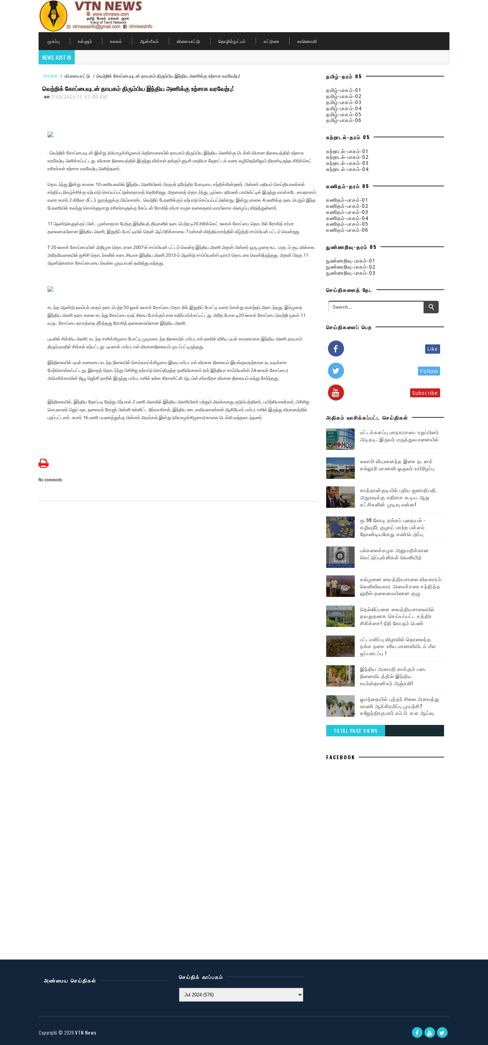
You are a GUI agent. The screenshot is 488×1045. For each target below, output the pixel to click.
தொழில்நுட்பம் (232, 41)
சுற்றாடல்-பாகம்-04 (347, 169)
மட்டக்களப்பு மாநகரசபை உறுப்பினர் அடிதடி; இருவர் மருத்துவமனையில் (399, 435)
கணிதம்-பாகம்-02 (347, 205)
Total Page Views (356, 730)
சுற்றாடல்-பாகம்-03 (347, 163)
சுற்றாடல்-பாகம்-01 (347, 151)
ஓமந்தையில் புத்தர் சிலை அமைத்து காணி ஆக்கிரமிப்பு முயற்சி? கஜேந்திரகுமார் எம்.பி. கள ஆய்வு (399, 705)
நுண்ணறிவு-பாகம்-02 (350, 266)
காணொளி (307, 41)
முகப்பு (54, 41)
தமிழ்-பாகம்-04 (344, 108)
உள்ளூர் (85, 41)
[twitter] (442, 1032)
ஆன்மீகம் (149, 41)
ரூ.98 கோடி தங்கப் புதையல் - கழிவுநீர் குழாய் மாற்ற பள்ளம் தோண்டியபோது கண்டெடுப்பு (393, 527)
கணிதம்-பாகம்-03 (347, 211)
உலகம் (116, 41)
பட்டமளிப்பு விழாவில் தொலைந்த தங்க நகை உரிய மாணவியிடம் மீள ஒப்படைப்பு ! (398, 646)
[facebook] (417, 1032)
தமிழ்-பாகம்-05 (344, 114)
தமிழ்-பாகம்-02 (344, 96)
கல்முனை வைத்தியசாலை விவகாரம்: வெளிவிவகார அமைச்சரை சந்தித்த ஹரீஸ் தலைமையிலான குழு (401, 586)
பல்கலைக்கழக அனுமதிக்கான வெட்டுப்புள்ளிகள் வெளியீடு (394, 553)
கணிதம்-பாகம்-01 (347, 199)
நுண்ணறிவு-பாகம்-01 (350, 260)
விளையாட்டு (188, 41)
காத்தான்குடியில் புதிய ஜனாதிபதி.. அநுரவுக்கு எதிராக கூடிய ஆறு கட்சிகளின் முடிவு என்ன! (399, 496)
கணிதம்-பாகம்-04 (347, 218)
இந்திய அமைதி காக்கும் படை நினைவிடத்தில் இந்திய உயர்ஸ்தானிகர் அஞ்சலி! (394, 675)
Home (51, 76)
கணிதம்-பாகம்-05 (347, 223)
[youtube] (429, 1032)
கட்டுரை (271, 41)
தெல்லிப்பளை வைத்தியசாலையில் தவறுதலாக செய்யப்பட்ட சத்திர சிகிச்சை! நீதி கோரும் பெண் (397, 616)
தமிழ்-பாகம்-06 (344, 120)
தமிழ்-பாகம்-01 (344, 90)
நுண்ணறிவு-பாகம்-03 (350, 272)
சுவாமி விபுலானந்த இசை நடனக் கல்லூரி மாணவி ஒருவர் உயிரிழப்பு (397, 464)
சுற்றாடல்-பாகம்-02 (347, 156)
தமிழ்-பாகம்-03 (344, 102)
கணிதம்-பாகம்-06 (347, 229)
